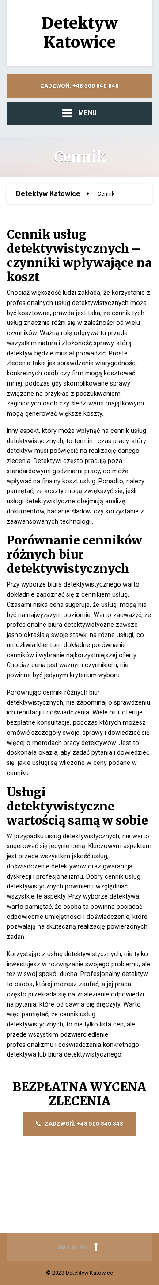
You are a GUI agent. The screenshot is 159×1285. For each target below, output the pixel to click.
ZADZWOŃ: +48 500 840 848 (79, 85)
